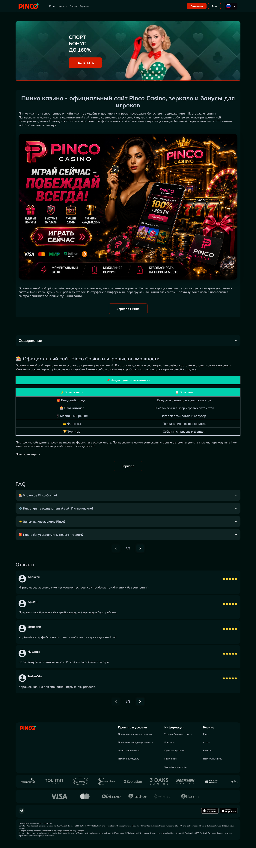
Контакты (169, 742)
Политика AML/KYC (128, 758)
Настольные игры (212, 758)
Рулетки (207, 750)
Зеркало (128, 466)
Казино (208, 727)
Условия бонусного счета (178, 734)
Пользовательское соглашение (135, 734)
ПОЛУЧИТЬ (85, 63)
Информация (174, 727)
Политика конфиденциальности (135, 742)
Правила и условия (132, 727)
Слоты (206, 742)
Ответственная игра (129, 750)
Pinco (206, 734)
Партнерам (170, 758)
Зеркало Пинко (128, 309)
